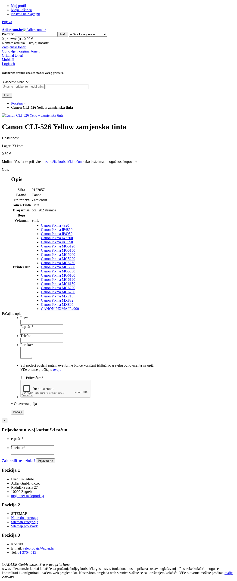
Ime (24, 318)
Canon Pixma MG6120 (58, 279)
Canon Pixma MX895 (57, 304)
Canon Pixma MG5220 (58, 259)
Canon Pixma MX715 (57, 296)
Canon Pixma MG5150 (58, 250)
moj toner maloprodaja (27, 496)
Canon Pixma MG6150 (58, 284)
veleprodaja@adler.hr (38, 548)
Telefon (25, 336)
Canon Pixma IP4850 (56, 230)
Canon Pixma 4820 (55, 225)
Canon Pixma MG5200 (58, 255)
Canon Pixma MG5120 (58, 246)
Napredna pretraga (24, 518)
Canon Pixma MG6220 (58, 288)
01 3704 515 (27, 552)
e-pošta (17, 439)
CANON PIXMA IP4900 (60, 309)
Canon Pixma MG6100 (58, 275)
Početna (17, 103)
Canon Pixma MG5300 (58, 267)
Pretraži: (8, 34)
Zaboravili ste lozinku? (18, 461)
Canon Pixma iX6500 (57, 238)
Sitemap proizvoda (24, 526)
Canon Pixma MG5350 (58, 271)
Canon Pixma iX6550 (57, 242)
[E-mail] (2, 560)
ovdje (57, 369)
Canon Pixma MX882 (57, 300)
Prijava (7, 22)
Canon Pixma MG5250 (58, 263)
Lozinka (18, 448)
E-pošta (26, 327)
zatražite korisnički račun (63, 162)
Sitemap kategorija (24, 522)
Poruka (26, 345)
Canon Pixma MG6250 (58, 292)
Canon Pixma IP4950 (56, 234)
